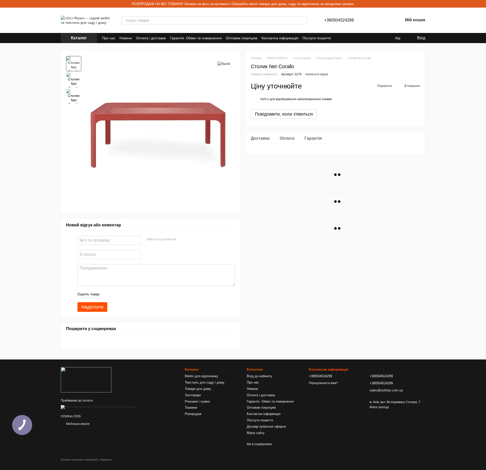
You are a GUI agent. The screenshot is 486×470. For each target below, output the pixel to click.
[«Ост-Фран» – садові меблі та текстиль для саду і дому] (86, 379)
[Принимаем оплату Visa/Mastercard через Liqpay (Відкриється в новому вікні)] (98, 407)
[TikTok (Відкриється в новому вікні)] (381, 38)
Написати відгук (316, 74)
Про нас (108, 38)
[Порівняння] (373, 20)
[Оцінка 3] (124, 294)
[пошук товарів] (303, 20)
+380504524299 (339, 20)
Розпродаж (193, 414)
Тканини (191, 407)
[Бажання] (386, 20)
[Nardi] (223, 63)
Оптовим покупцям (241, 38)
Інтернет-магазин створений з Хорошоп (86, 459)
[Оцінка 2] (116, 294)
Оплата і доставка (151, 38)
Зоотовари (193, 395)
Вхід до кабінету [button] (259, 376)
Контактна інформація (279, 38)
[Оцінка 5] (140, 294)
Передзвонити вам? (323, 383)
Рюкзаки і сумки (197, 401)
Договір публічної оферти (266, 426)
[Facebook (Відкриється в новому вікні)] (387, 38)
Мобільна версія (77, 424)
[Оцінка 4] (132, 294)
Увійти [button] (264, 99)
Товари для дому (198, 389)
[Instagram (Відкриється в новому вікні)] (375, 38)
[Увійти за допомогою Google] (190, 240)
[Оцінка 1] (108, 294)
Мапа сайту (256, 433)
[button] (481, 3)
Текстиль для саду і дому (205, 382)
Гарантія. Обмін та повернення (196, 38)
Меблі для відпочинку (201, 376)
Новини (125, 38)
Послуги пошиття (316, 38)
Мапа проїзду (379, 407)
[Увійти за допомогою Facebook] (182, 240)
